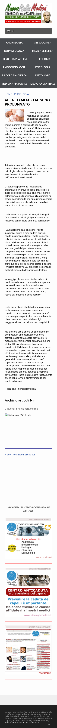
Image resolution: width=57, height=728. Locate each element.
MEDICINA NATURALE (14, 83)
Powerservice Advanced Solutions (21, 722)
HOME (8, 94)
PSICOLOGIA (42, 67)
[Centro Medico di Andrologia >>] (28, 557)
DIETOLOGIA (42, 75)
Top (48, 724)
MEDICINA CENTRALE (42, 83)
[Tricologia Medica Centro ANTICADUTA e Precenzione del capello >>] (28, 616)
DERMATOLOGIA (14, 51)
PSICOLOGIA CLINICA (14, 75)
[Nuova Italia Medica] (28, 21)
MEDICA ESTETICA (42, 51)
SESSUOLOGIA (42, 42)
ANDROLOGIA (14, 42)
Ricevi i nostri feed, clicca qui (20, 454)
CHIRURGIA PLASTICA (14, 59)
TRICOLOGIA (42, 59)
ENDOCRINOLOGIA (14, 67)
